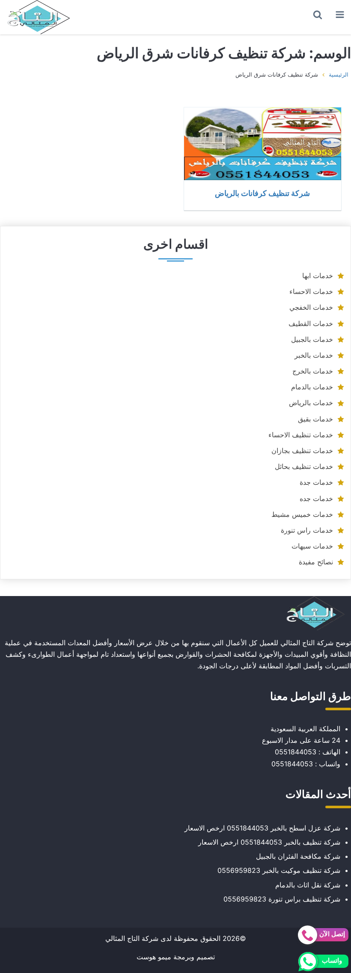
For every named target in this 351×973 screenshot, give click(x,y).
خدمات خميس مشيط (302, 514)
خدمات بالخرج (312, 371)
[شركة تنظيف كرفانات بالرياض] (262, 143)
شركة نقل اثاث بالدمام (307, 885)
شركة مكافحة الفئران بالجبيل (298, 856)
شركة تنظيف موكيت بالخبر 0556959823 (278, 870)
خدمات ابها (317, 275)
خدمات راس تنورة (307, 530)
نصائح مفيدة (316, 562)
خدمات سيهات (312, 546)
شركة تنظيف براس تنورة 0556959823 (281, 899)
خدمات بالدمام (312, 387)
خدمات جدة (316, 482)
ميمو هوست (154, 956)
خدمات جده (316, 498)
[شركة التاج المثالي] (38, 17)
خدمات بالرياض (311, 402)
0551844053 (295, 752)
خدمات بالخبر (313, 355)
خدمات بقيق (315, 419)
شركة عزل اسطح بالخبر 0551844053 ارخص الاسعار (262, 828)
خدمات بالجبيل (312, 339)
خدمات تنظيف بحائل (304, 466)
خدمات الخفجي (311, 307)
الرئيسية (338, 74)
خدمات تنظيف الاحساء (300, 434)
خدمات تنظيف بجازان (302, 450)
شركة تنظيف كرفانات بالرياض (262, 193)
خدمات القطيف (311, 323)
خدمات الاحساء (311, 291)
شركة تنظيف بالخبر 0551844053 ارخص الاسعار (269, 842)
